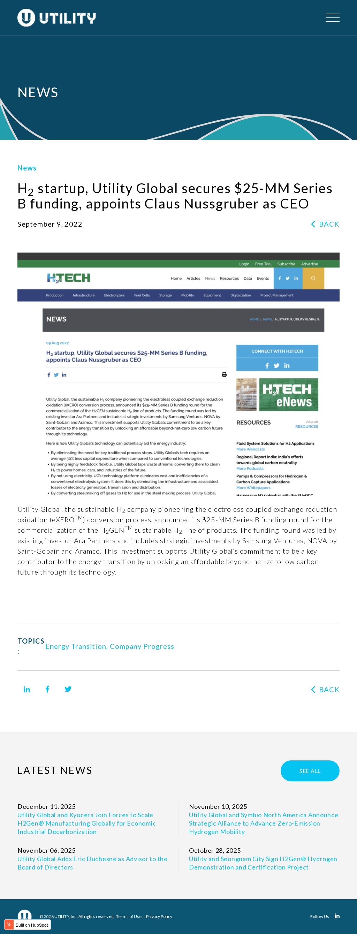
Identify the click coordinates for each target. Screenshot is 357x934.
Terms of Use (129, 916)
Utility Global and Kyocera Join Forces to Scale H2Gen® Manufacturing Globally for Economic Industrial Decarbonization (86, 823)
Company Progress (142, 646)
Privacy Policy (159, 916)
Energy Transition (75, 646)
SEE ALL (310, 770)
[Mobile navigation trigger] (333, 18)
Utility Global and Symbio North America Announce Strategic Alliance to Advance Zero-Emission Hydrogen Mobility (264, 823)
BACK (329, 224)
